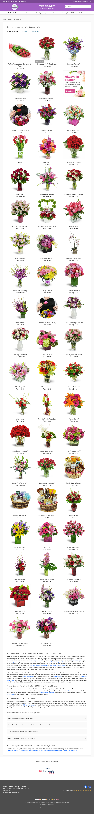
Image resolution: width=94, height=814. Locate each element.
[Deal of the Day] (73, 84)
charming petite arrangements (39, 665)
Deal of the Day (13, 13)
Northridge (52, 750)
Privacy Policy (40, 806)
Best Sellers (15, 31)
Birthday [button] (38, 13)
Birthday (10, 19)
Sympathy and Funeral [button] (51, 13)
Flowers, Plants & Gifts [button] (68, 13)
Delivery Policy (64, 806)
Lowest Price (35, 31)
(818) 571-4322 (7, 790)
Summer (22, 13)
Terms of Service (31, 806)
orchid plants (67, 691)
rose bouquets (17, 689)
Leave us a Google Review (82, 791)
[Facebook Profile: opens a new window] (85, 786)
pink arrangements (28, 676)
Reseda (46, 750)
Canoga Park (24, 750)
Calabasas (10, 750)
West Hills (67, 750)
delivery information (29, 705)
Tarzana (40, 750)
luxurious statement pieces (58, 665)
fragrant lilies (10, 680)
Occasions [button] (29, 13)
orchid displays (76, 660)
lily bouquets (10, 694)
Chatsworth (59, 750)
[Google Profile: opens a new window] (89, 786)
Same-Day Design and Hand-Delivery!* (15, 1)
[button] (89, 806)
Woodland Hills (33, 750)
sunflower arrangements (56, 662)
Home (4, 19)
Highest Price (25, 31)
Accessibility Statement (52, 806)
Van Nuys (74, 750)
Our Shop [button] (82, 13)
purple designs (57, 676)
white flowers (83, 676)
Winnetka (16, 750)
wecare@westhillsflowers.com (11, 792)
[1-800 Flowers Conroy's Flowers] (16, 7)
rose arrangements (36, 660)
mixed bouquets (11, 662)
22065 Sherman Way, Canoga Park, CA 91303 (16, 789)
